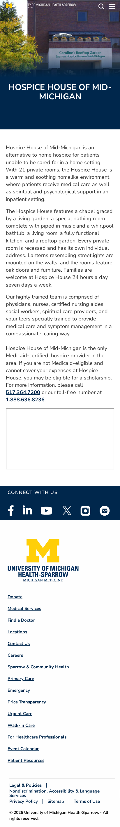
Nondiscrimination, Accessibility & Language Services (54, 793)
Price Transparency (27, 702)
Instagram (85, 510)
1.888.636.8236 (25, 399)
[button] (101, 7)
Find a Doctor (21, 620)
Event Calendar (23, 749)
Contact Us (19, 643)
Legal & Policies (25, 785)
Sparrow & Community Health (38, 667)
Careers (15, 655)
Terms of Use (87, 801)
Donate (15, 597)
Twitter (66, 510)
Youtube (46, 510)
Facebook (11, 510)
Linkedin (27, 510)
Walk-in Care (21, 725)
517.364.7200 (23, 392)
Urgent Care (20, 714)
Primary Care (21, 679)
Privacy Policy (23, 801)
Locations (17, 632)
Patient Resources (26, 760)
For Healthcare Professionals (37, 737)
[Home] (41, 7)
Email (105, 510)
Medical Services (24, 608)
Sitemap (55, 801)
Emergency (19, 690)
